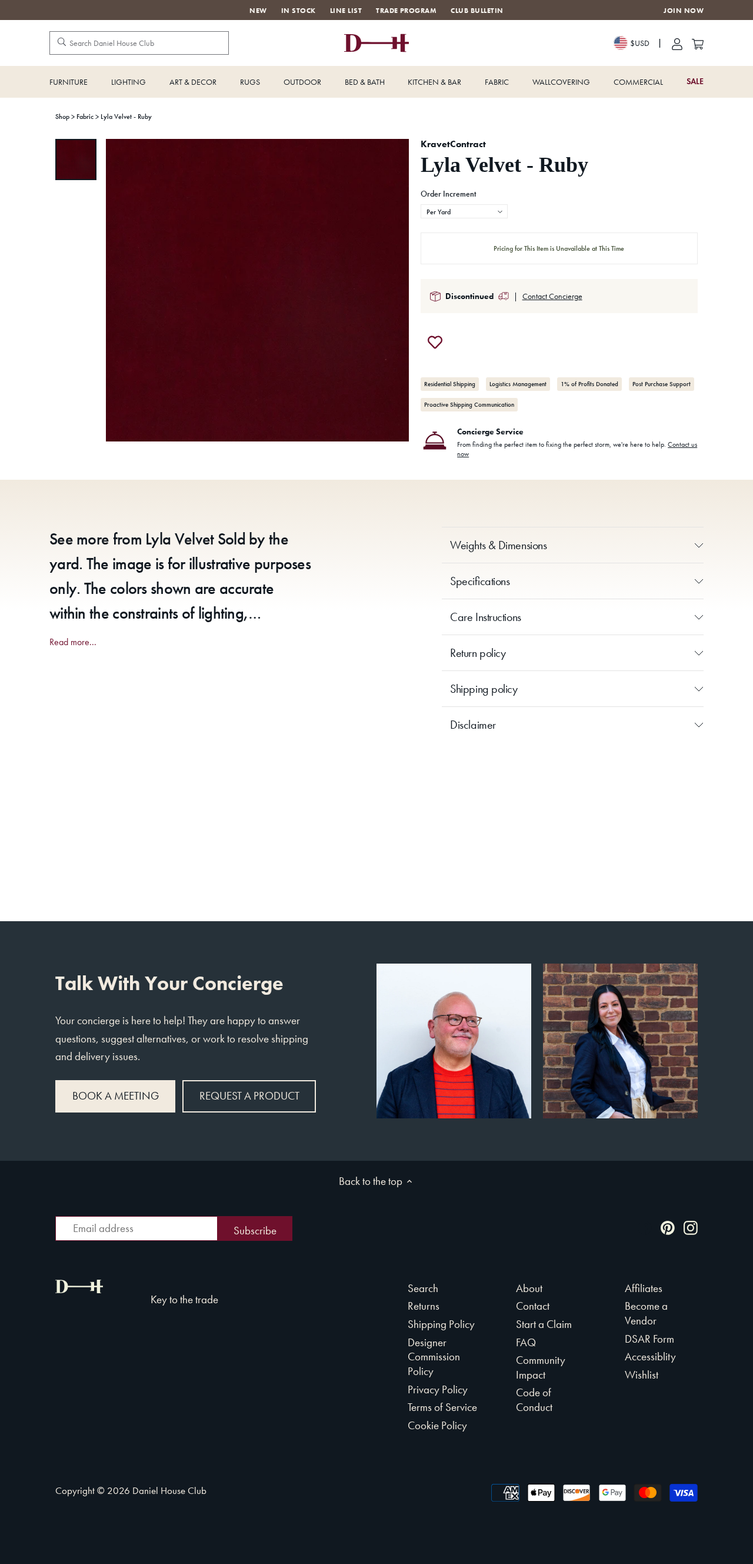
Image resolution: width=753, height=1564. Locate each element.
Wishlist (641, 1374)
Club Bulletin (477, 10)
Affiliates (643, 1288)
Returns (423, 1306)
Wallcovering (561, 82)
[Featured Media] (257, 290)
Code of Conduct (534, 1399)
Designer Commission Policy (434, 1357)
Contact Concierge (552, 296)
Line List (346, 10)
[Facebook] (645, 1227)
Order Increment (448, 194)
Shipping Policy (441, 1324)
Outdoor (302, 82)
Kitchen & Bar (434, 82)
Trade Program (406, 10)
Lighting (128, 82)
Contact (532, 1306)
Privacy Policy (438, 1389)
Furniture (68, 82)
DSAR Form (649, 1338)
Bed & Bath (365, 82)
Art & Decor (192, 82)
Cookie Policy (437, 1425)
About (529, 1288)
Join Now (684, 10)
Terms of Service (442, 1407)
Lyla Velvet (179, 539)
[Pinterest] (668, 1227)
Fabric (497, 82)
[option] (75, 159)
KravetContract (453, 144)
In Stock (298, 10)
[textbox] (464, 212)
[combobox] (464, 211)
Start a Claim (544, 1324)
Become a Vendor (646, 1313)
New (257, 10)
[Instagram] (691, 1227)
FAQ (526, 1342)
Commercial (638, 82)
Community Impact (540, 1367)
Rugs (250, 82)
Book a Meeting (115, 1095)
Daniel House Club (169, 1490)
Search (423, 1288)
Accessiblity (650, 1356)
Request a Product (249, 1095)
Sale (695, 82)
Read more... (72, 642)
